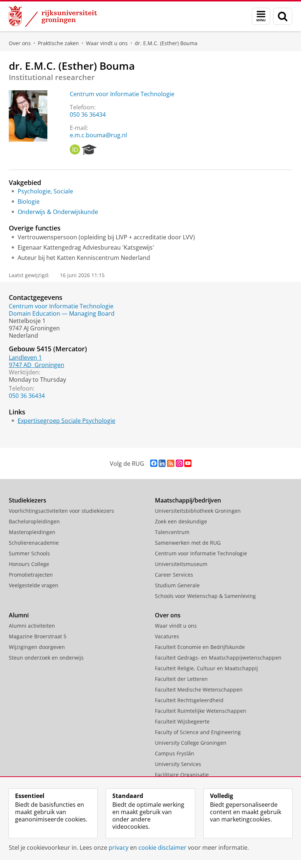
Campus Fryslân (174, 753)
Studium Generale (177, 585)
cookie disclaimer (162, 847)
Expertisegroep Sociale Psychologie (66, 420)
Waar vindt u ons (107, 43)
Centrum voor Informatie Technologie (122, 94)
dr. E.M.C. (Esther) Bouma (166, 43)
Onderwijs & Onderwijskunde (58, 211)
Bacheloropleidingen (34, 521)
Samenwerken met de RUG (188, 542)
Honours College (29, 563)
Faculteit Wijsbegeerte (182, 721)
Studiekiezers (27, 500)
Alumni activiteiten (32, 625)
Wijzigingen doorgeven (37, 646)
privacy (118, 847)
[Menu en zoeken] (261, 16)
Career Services (174, 574)
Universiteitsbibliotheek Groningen (198, 510)
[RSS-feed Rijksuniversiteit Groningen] (170, 463)
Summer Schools (29, 553)
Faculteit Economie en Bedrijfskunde (200, 646)
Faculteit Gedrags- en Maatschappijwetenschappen (218, 657)
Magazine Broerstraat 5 (37, 636)
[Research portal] (89, 150)
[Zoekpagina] (282, 16)
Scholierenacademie (34, 542)
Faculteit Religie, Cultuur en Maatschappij (206, 668)
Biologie (29, 201)
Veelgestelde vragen (33, 585)
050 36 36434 (88, 114)
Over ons (20, 43)
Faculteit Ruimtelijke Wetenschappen (200, 710)
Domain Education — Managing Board (62, 313)
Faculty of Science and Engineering (198, 732)
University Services (178, 764)
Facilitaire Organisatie (182, 774)
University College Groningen (190, 742)
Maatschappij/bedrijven (188, 500)
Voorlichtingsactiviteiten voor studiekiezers (61, 510)
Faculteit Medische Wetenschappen (199, 689)
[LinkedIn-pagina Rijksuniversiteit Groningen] (162, 463)
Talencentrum (172, 532)
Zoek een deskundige (181, 521)
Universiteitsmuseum (181, 563)
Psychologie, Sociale (45, 191)
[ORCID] (75, 150)
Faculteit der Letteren (181, 678)
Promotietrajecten (31, 574)
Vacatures (167, 636)
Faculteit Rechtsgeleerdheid (189, 700)
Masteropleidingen (32, 532)
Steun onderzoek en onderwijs (46, 657)
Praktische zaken (58, 43)
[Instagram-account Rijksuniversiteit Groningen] (179, 463)
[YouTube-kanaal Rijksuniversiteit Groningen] (187, 463)
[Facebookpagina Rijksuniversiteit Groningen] (153, 463)
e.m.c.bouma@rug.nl (98, 135)
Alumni (19, 615)
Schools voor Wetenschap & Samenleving (205, 595)
